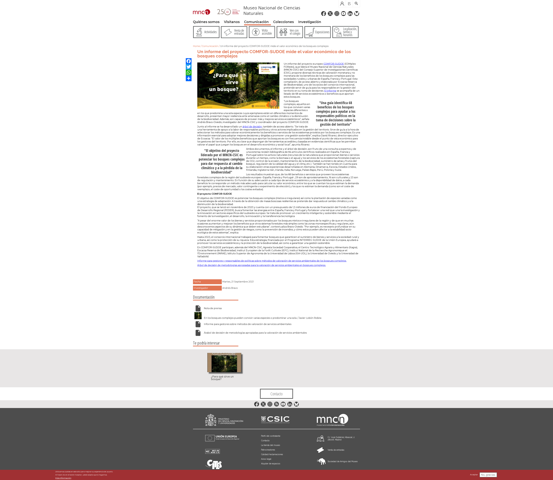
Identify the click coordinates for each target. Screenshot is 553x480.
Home (196, 46)
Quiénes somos (206, 22)
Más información (63, 478)
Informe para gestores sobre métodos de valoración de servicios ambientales (247, 324)
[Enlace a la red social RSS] (276, 404)
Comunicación (256, 22)
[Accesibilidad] (212, 453)
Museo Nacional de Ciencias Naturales (271, 10)
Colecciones (283, 22)
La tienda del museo (270, 445)
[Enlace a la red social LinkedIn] (350, 13)
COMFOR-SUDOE (333, 63)
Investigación (309, 22)
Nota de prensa (213, 308)
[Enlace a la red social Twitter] (330, 13)
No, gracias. (488, 474)
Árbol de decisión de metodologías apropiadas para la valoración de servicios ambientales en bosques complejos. (261, 265)
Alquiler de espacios (270, 464)
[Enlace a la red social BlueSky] (356, 13)
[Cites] (213, 468)
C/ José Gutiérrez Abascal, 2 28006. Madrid (341, 438)
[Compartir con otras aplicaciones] (189, 78)
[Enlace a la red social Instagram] (336, 13)
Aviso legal (266, 459)
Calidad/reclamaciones (272, 454)
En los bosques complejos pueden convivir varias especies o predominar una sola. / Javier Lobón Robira (262, 318)
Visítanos (232, 22)
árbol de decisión (252, 126)
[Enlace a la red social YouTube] (343, 13)
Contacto (276, 394)
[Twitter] (189, 67)
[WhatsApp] (189, 72)
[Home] (201, 12)
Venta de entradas (336, 450)
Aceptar (474, 474)
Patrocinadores (268, 450)
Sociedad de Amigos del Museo (343, 461)
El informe (330, 90)
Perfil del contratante (270, 436)
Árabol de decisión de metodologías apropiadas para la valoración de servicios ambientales (255, 332)
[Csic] (275, 420)
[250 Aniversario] (226, 12)
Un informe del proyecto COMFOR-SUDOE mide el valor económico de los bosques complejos (274, 46)
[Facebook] (189, 61)
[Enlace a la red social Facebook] (323, 13)
